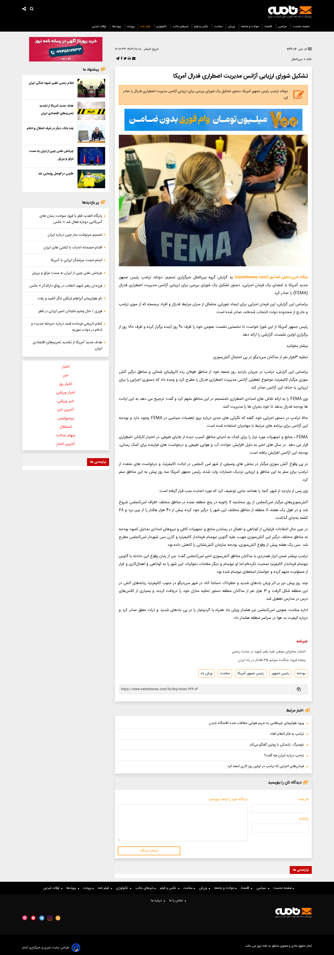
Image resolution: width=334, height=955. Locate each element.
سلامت (218, 26)
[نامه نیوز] (290, 12)
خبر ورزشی (65, 401)
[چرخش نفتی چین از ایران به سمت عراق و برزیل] (91, 156)
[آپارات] (24, 917)
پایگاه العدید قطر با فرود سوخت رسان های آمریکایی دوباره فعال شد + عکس (71, 219)
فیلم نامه (145, 26)
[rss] (58, 918)
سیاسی (283, 26)
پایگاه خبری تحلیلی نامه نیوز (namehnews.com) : (270, 277)
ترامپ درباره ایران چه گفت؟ (284, 756)
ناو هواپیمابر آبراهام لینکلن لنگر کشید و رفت (70, 298)
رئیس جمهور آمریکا (250, 673)
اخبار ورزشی (65, 392)
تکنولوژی (161, 26)
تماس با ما (177, 900)
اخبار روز (65, 384)
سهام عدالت (65, 435)
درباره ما (157, 900)
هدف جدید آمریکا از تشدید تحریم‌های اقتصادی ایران (67, 345)
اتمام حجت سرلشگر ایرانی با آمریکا (76, 260)
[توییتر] (124, 59)
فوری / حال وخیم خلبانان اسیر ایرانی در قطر (70, 311)
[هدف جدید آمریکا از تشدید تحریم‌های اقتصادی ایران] (91, 111)
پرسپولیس (65, 418)
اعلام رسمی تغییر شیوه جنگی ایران (51, 83)
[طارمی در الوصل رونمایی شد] (91, 179)
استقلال (66, 427)
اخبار (65, 367)
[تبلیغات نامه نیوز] (213, 120)
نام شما (304, 799)
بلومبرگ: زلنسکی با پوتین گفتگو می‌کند (276, 745)
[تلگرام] (117, 59)
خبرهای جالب (181, 26)
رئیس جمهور (280, 673)
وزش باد (206, 673)
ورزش (232, 26)
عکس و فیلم (201, 26)
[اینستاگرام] (49, 918)
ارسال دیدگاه (149, 851)
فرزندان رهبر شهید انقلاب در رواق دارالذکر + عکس (65, 286)
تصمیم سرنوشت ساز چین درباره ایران (75, 235)
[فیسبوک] (121, 59)
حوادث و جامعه (250, 26)
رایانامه (304, 819)
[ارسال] (133, 59)
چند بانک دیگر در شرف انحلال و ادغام (50, 128)
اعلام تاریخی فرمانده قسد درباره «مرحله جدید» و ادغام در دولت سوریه (66, 327)
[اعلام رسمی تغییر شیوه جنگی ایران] (91, 88)
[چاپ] (129, 59)
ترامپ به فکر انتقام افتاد (287, 734)
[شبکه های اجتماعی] (24, 9)
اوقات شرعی (99, 26)
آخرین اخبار (65, 444)
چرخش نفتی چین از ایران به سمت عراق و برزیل (67, 273)
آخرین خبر (65, 409)
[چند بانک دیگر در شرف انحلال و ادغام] (91, 133)
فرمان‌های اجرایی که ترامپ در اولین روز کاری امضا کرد (265, 766)
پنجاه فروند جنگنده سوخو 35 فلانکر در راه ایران (271, 660)
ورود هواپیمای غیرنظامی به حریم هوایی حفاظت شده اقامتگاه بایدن (256, 723)
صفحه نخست (301, 26)
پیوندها (117, 26)
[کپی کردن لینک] (298, 690)
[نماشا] (33, 917)
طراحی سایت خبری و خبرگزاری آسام (45, 947)
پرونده (131, 26)
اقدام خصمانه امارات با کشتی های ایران (73, 248)
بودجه (301, 673)
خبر (65, 375)
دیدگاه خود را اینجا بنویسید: (228, 799)
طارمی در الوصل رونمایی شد (56, 173)
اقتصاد (268, 26)
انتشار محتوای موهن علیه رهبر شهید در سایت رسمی (268, 652)
